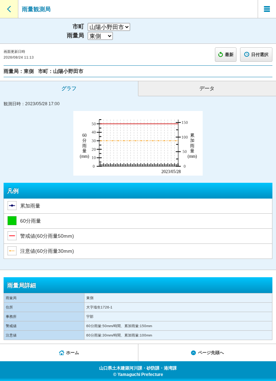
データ (207, 88)
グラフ (69, 88)
